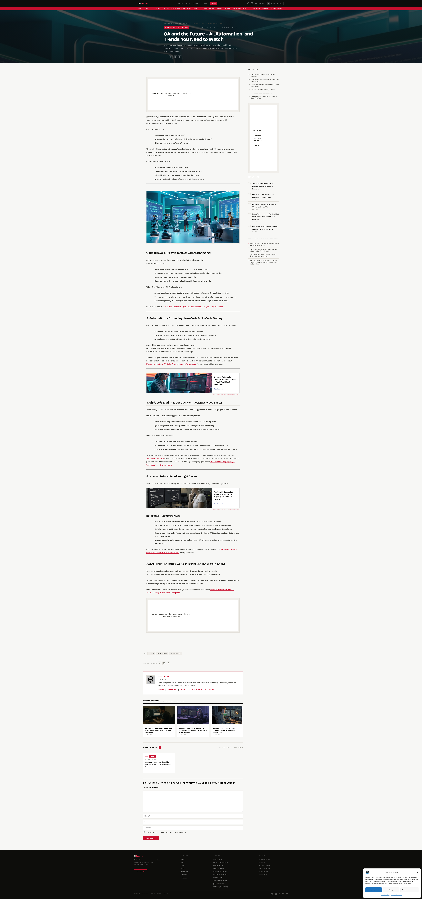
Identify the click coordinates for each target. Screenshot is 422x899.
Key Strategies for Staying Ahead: (263, 93)
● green (279, 3)
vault (214, 3)
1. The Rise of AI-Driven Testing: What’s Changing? (263, 75)
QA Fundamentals (218, 884)
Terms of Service (264, 868)
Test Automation (175, 653)
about (180, 3)
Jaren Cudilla (163, 677)
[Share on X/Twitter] (171, 57)
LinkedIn (161, 689)
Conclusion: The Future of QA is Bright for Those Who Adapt (264, 97)
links (205, 3)
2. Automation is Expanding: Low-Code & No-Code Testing (265, 80)
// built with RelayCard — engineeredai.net (225, 394)
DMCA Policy (263, 874)
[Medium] (263, 3)
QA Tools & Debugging (220, 874)
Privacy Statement (396, 895)
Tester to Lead (217, 859)
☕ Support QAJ (140, 871)
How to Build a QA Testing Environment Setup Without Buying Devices (159, 8)
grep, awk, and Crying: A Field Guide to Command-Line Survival (255, 8)
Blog (182, 862)
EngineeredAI (172, 689)
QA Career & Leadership (220, 862)
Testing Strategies (218, 868)
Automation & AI (218, 865)
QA (143, 3)
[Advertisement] (213, 94)
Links (182, 865)
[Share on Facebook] (179, 57)
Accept (374, 890)
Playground (184, 872)
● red (273, 3)
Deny (391, 890)
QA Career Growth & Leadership (178, 23)
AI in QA (151, 653)
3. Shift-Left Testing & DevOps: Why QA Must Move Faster (265, 85)
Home (165, 23)
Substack (184, 878)
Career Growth (162, 653)
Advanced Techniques (220, 871)
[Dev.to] (260, 3)
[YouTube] (256, 3)
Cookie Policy (385, 895)
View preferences (409, 890)
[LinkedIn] (252, 3)
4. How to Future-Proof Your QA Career (263, 90)
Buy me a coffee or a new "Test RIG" (201, 689)
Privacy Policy (263, 871)
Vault (182, 868)
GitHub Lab (184, 875)
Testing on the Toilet (155, 458)
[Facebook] (248, 3)
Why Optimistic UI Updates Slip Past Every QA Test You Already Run (208, 8)
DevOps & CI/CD (218, 877)
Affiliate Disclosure (265, 865)
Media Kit (262, 862)
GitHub (183, 689)
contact (196, 3)
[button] (418, 872)
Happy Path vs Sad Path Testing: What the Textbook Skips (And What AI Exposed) (265, 216)
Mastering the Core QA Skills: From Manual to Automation (171, 364)
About (182, 859)
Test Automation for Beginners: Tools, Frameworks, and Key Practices (192, 307)
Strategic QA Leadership (220, 887)
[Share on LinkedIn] (175, 57)
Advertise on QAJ (264, 859)
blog (188, 3)
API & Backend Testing (220, 881)
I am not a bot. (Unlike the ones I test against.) (166, 833)
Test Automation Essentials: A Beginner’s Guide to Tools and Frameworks (262, 186)
